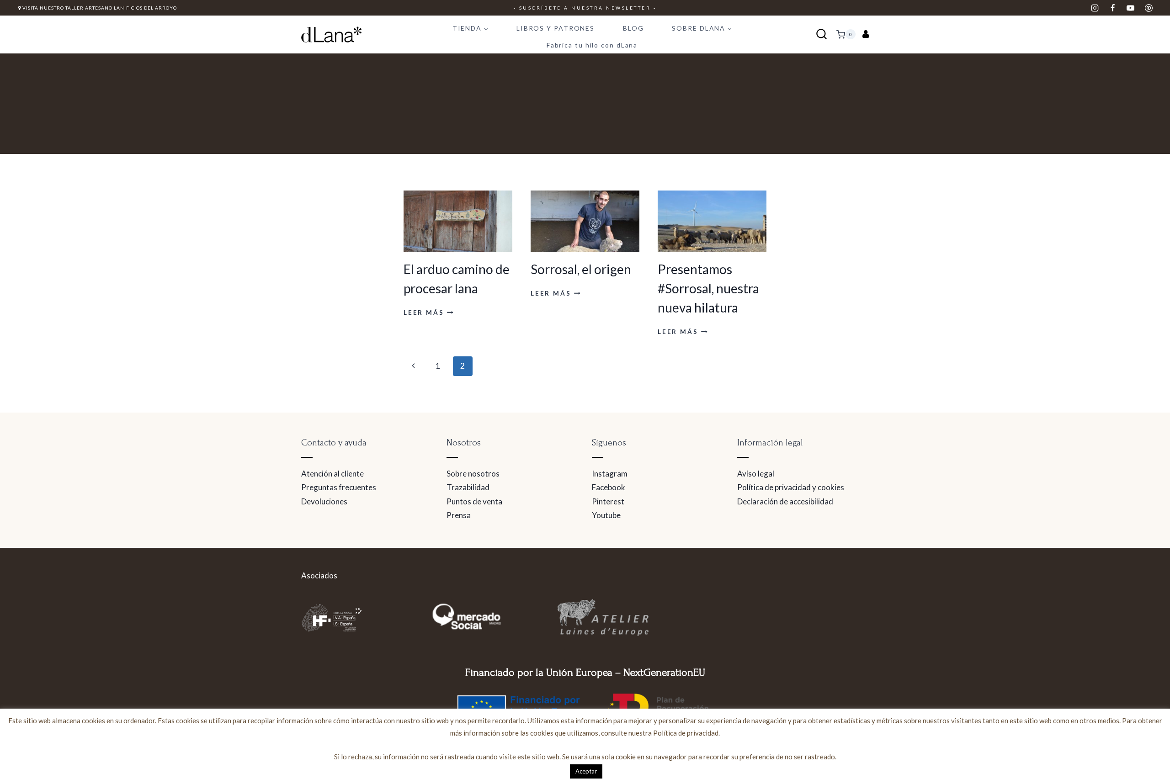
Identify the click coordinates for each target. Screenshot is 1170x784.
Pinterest (608, 501)
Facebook (608, 487)
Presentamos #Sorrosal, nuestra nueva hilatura (708, 288)
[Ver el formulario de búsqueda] (821, 34)
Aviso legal (755, 473)
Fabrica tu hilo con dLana (592, 45)
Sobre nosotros (473, 473)
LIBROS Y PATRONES (555, 28)
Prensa (459, 515)
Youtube (606, 515)
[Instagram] (1095, 8)
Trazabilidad (468, 487)
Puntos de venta (474, 501)
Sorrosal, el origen (581, 269)
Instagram (610, 473)
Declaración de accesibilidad (785, 501)
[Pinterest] (1148, 8)
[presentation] (458, 221)
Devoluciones (324, 501)
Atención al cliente (332, 473)
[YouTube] (1130, 8)
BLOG (633, 28)
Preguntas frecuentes (338, 487)
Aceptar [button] (586, 771)
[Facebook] (1113, 8)
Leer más (428, 312)
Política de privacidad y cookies (790, 487)
